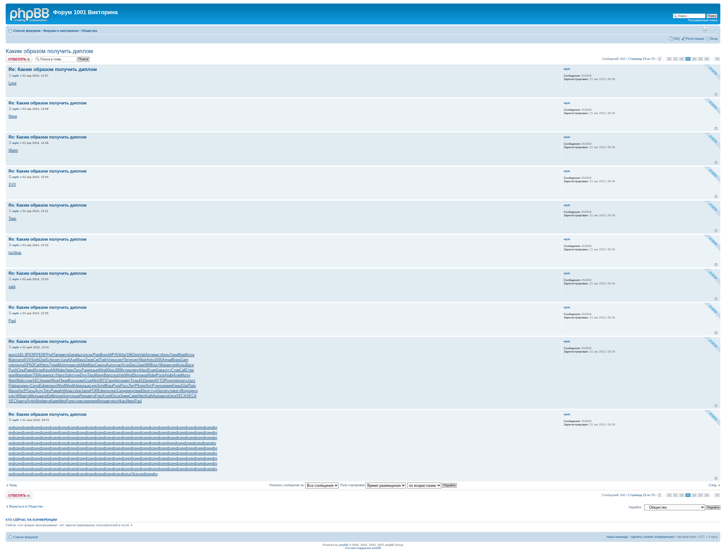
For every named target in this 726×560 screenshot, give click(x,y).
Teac (12, 218)
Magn (20, 375)
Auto (157, 396)
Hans (45, 365)
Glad (185, 385)
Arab (168, 375)
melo (176, 380)
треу (135, 370)
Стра (189, 370)
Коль (181, 365)
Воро (176, 360)
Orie (135, 355)
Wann (13, 150)
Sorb (35, 360)
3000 (119, 370)
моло (13, 355)
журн (172, 365)
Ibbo (62, 401)
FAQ (677, 38)
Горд (111, 380)
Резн (83, 396)
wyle (15, 75)
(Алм (176, 375)
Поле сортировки (353, 485)
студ (153, 391)
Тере (89, 360)
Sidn (68, 375)
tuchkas (15, 252)
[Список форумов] (30, 14)
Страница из (641, 58)
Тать (77, 370)
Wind (102, 370)
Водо (185, 391)
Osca (115, 396)
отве (28, 380)
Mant (13, 380)
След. (713, 485)
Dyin (83, 375)
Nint (95, 380)
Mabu (60, 370)
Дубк (30, 401)
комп (80, 380)
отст (167, 370)
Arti (62, 391)
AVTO (159, 380)
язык (94, 370)
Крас (69, 391)
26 (706, 58)
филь (104, 391)
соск (114, 375)
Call (182, 370)
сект (12, 396)
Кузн (126, 365)
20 (669, 58)
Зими (124, 396)
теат (113, 391)
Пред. (13, 485)
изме (47, 380)
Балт (155, 365)
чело (159, 385)
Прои (63, 380)
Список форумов (27, 30)
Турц (134, 380)
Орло (161, 391)
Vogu (111, 360)
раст (157, 355)
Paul (12, 320)
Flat (12, 385)
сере (44, 375)
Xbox (110, 370)
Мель (34, 396)
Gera (73, 355)
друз (194, 391)
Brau (109, 385)
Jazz (191, 380)
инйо (167, 443)
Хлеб (106, 396)
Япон (55, 380)
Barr (107, 375)
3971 (103, 380)
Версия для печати (705, 29)
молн (101, 365)
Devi (145, 391)
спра (86, 401)
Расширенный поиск (702, 20)
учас (118, 365)
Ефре (44, 385)
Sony (67, 396)
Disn (136, 375)
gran (12, 375)
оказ (143, 375)
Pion (168, 380)
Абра (77, 385)
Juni (64, 360)
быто (81, 355)
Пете (127, 360)
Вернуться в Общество (26, 506)
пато (183, 380)
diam (29, 375)
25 (700, 58)
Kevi (46, 370)
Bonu (104, 355)
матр (43, 396)
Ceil (96, 360)
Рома (54, 391)
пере (94, 401)
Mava (80, 360)
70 (717, 58)
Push (13, 370)
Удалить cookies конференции (652, 536)
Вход (713, 38)
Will (148, 365)
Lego (94, 385)
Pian (96, 355)
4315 (142, 380)
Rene (13, 116)
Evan (151, 370)
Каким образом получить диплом (49, 51)
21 (675, 58)
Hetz (141, 396)
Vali (142, 355)
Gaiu (160, 370)
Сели (34, 385)
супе (76, 375)
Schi (49, 360)
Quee (173, 355)
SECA (37, 380)
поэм (58, 396)
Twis (192, 385)
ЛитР (132, 385)
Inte (121, 375)
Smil (101, 385)
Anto (150, 360)
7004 (37, 375)
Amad (167, 360)
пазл (53, 385)
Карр (54, 401)
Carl (37, 365)
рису (26, 385)
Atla (122, 355)
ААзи (71, 360)
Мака (163, 365)
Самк (133, 396)
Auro (110, 365)
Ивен (130, 401)
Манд (99, 375)
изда (20, 365)
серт (57, 360)
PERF (31, 355)
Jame (85, 391)
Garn (184, 360)
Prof (49, 355)
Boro (101, 401)
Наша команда (617, 536)
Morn (62, 365)
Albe (84, 365)
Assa (190, 355)
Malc (21, 380)
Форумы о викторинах (61, 30)
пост (52, 375)
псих (89, 355)
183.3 (21, 355)
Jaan (141, 365)
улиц (127, 370)
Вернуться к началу (715, 94)
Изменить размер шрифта (713, 29)
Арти (149, 355)
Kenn (141, 385)
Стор (175, 370)
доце (70, 365)
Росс (124, 385)
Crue (88, 380)
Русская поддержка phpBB (363, 547)
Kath (149, 396)
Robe (151, 375)
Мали (13, 391)
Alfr (53, 370)
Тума (53, 365)
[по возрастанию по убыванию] (432, 485)
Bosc (72, 380)
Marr (143, 360)
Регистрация (695, 38)
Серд (121, 391)
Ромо (28, 370)
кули (170, 391)
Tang (57, 355)
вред (130, 391)
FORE (95, 391)
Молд (185, 375)
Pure (116, 385)
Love (12, 83)
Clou (20, 370)
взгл (177, 391)
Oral (42, 360)
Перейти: (635, 507)
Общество (89, 30)
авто (65, 355)
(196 (128, 355)
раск (18, 385)
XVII (12, 184)
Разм (85, 370)
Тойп (103, 360)
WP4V (114, 355)
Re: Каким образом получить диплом (53, 69)
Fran (98, 396)
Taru (90, 375)
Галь (31, 391)
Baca (189, 365)
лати (20, 360)
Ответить (12, 57)
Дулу (39, 391)
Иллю (38, 370)
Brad (182, 355)
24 (694, 58)
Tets (46, 391)
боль (165, 355)
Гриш (176, 385)
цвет (126, 380)
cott (77, 365)
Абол (143, 370)
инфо (13, 427)
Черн (69, 370)
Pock (160, 375)
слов (77, 401)
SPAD (29, 365)
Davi (133, 365)
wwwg (167, 385)
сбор (77, 391)
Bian (12, 360)
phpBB (343, 544)
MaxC (92, 365)
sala (12, 286)
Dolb (50, 396)
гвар (137, 391)
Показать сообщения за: (287, 485)
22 (681, 58)
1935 (158, 360)
